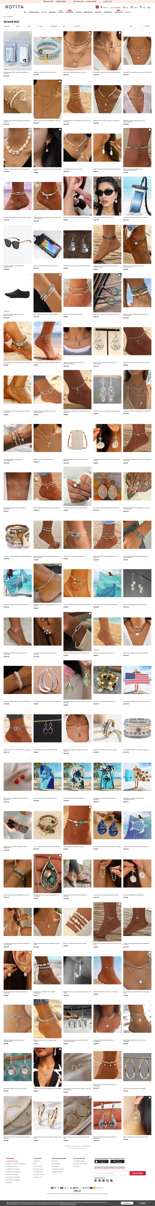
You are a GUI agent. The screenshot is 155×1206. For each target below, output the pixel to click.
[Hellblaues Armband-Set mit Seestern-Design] (48, 50)
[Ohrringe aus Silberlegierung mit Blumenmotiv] (137, 583)
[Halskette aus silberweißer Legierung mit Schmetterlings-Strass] (77, 341)
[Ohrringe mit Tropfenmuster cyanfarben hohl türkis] (107, 292)
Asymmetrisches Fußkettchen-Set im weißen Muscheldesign (44, 992)
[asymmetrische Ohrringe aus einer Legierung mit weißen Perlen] (48, 147)
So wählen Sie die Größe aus (13, 1169)
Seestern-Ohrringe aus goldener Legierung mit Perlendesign (15, 992)
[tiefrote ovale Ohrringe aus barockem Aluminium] (48, 728)
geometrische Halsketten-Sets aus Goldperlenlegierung (107, 72)
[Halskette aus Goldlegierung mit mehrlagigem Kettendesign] (18, 486)
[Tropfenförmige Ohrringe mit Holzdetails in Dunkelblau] (107, 825)
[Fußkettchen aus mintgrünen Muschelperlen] (77, 534)
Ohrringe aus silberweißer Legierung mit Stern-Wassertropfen (105, 363)
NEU (25, 12)
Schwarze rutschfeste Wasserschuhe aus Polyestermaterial (13, 314)
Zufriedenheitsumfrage (57, 1171)
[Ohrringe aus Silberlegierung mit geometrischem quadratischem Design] (77, 1018)
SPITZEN (61, 12)
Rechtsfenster (76, 1166)
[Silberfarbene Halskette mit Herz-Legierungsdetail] (137, 631)
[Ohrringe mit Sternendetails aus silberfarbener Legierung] (48, 631)
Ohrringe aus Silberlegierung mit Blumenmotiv (134, 604)
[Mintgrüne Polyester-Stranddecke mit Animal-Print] (107, 583)
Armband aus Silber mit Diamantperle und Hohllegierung (17, 701)
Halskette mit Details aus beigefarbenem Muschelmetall (137, 411)
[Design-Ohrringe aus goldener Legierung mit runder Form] (77, 1115)
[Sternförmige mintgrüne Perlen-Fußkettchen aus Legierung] (107, 534)
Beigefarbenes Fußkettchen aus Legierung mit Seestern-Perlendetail (137, 460)
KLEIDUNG (52, 12)
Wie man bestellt (38, 1166)
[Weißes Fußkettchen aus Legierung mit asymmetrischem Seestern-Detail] (48, 196)
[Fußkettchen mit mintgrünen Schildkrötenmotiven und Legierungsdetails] (48, 534)
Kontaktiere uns (37, 1177)
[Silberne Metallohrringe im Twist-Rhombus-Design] (137, 1115)
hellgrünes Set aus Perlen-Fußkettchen (73, 314)
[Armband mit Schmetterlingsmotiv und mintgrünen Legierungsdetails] (137, 534)
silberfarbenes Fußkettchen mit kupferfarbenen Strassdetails (15, 653)
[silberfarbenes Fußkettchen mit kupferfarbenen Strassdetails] (18, 631)
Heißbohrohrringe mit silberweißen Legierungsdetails (106, 411)
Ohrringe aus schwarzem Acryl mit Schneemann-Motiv (76, 265)
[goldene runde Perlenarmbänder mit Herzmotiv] (77, 921)
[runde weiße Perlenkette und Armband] (77, 147)
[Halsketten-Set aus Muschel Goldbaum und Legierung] (107, 99)
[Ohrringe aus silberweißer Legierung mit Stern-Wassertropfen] (107, 341)
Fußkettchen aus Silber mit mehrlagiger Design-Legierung (45, 1040)
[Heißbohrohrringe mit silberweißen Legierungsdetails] (107, 389)
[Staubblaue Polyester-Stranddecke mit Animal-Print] (137, 825)
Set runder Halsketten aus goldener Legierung (74, 72)
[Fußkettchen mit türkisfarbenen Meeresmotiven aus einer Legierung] (137, 292)
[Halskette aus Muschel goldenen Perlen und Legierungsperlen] (137, 99)
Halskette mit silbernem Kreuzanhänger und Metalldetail (47, 1088)
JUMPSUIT (98, 12)
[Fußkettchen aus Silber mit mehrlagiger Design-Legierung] (48, 1018)
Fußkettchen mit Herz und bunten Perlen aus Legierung (17, 749)
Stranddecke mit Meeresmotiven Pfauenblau (74, 798)
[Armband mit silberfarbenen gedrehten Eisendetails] (77, 631)
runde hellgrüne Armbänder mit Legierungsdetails (46, 314)
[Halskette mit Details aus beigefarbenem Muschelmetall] (137, 389)
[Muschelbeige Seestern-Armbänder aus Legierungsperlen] (18, 437)
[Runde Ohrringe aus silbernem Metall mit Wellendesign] (48, 679)
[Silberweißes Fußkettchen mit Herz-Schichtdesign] (107, 970)
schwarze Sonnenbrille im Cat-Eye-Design (103, 217)
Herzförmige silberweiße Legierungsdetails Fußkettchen (47, 362)
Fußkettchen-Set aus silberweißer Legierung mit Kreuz (136, 362)
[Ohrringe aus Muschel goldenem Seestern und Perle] (107, 873)
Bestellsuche (9, 1182)
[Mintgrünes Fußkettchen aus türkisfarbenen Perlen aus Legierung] (48, 583)
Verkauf (128, 12)
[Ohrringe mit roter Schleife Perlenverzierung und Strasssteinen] (18, 776)
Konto (126, 7)
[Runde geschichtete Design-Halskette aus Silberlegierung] (107, 1018)
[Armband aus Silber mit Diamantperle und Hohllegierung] (18, 679)
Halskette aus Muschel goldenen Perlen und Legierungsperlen (134, 121)
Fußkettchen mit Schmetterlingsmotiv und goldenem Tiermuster (136, 944)
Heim (5, 16)
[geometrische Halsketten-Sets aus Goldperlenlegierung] (107, 50)
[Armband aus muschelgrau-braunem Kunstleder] (107, 728)
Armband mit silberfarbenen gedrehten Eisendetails (76, 653)
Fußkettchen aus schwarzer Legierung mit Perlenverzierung (133, 266)
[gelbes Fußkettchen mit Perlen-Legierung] (77, 825)
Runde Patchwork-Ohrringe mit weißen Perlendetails (76, 217)
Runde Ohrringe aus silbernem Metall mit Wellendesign (47, 701)
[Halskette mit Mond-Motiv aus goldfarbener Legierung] (48, 99)
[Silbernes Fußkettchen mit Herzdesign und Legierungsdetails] (18, 1018)
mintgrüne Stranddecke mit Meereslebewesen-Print (16, 604)
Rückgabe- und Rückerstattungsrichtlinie (16, 1163)
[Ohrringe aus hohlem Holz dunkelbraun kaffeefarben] (107, 486)
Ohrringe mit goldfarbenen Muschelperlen (133, 895)
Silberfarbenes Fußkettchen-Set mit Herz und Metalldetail (134, 1040)
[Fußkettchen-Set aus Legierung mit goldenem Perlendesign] (107, 1065)
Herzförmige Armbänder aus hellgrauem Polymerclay (136, 749)
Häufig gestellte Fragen (12, 1161)
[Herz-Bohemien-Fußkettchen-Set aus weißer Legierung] (18, 196)
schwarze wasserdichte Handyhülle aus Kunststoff (135, 217)
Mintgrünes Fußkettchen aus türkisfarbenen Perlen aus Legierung (47, 605)
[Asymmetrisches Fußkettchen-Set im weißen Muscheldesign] (48, 970)
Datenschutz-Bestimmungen (80, 1163)
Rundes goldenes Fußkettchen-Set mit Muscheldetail (46, 507)
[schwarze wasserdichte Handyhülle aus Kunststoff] (137, 196)
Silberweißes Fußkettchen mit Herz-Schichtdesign (105, 991)
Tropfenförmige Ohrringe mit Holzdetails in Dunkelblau (107, 846)
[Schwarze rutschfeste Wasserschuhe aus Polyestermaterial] (18, 292)
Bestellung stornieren (39, 1174)
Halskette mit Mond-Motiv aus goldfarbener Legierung (47, 120)
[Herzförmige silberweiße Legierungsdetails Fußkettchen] (48, 341)
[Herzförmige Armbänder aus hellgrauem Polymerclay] (137, 728)
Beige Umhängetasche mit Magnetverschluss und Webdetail (75, 460)
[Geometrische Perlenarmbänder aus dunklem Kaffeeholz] (18, 534)
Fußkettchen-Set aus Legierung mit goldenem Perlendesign (104, 1085)
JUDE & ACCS (118, 12)
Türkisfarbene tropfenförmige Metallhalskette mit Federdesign (46, 895)
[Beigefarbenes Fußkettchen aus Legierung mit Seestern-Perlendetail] (137, 437)
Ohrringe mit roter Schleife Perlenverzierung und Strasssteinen (16, 798)
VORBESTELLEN (34, 12)
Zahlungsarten (37, 1161)
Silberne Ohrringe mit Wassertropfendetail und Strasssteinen (105, 1137)
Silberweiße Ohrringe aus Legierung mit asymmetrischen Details (77, 992)
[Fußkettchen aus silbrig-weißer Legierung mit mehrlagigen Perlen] (48, 389)
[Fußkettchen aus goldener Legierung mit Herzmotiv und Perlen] (107, 921)
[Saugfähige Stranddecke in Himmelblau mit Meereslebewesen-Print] (137, 776)
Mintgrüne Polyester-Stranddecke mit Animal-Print (105, 604)
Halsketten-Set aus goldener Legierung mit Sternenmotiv (137, 72)
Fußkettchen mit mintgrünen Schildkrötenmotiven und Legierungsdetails (47, 556)
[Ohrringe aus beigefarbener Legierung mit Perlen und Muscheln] (107, 437)
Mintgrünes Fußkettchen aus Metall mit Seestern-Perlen (77, 604)
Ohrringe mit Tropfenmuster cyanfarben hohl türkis (106, 314)
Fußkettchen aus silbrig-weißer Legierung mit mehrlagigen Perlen (45, 411)
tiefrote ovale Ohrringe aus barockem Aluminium (46, 749)
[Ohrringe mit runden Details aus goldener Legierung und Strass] (48, 1115)
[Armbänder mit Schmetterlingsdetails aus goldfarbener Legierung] (18, 99)
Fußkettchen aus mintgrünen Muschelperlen (74, 556)
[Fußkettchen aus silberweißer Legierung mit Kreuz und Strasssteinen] (77, 389)
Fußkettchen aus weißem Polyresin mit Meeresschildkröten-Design (132, 169)
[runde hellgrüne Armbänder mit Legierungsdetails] (48, 292)
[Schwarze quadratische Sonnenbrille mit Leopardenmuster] (18, 244)
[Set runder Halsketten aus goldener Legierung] (77, 50)
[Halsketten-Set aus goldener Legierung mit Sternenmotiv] (137, 50)
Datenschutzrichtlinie (102, 1193)
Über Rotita (54, 1161)
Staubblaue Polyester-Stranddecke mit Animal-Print (135, 846)
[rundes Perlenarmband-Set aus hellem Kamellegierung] (48, 825)
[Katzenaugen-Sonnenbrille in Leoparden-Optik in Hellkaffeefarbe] (18, 825)
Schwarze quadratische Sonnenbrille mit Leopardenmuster (13, 266)
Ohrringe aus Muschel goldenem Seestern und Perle (106, 895)
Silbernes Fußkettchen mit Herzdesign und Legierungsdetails (14, 1040)
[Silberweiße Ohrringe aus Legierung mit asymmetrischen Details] (77, 970)
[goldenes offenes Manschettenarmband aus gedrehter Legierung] (18, 1115)
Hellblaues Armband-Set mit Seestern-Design (45, 72)
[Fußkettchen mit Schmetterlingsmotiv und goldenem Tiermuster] (137, 921)
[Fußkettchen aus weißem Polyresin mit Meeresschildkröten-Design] (137, 147)
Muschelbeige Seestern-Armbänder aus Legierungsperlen (13, 460)
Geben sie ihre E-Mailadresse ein (105, 1173)
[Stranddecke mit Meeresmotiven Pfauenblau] (77, 776)
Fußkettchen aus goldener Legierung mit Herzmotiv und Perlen (107, 944)
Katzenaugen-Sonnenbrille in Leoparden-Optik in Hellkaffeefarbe (16, 847)
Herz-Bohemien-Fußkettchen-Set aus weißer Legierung (17, 217)
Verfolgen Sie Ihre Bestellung (13, 1171)
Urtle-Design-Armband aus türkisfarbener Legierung (16, 895)
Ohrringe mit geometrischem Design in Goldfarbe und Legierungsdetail (17, 944)
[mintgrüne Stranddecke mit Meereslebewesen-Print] (18, 583)
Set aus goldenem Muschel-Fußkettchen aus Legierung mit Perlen (76, 121)
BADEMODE (70, 12)
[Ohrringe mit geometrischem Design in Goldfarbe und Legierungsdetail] (18, 921)
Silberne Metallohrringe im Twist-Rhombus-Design (135, 1137)
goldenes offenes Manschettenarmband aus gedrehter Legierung (17, 1137)
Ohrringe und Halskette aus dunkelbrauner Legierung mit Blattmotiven (136, 508)
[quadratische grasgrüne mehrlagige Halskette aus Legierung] (77, 728)
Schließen (143, 1203)
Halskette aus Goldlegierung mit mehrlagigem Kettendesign (15, 508)
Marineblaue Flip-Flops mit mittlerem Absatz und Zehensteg (75, 895)
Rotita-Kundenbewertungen (13, 1177)
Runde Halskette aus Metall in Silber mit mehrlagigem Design (136, 992)
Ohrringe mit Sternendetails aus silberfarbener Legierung (45, 653)
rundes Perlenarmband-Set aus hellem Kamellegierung (47, 846)
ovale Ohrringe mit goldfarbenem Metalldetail (134, 1088)
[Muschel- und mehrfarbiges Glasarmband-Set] (107, 679)
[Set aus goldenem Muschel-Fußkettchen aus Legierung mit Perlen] (77, 99)
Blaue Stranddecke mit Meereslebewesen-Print (45, 798)
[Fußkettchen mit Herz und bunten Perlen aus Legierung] (18, 728)
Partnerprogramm (55, 1163)
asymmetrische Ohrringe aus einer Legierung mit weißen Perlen (47, 169)
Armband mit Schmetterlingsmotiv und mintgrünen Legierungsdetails (135, 556)
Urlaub (44, 12)
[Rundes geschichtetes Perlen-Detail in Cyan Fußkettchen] (18, 341)
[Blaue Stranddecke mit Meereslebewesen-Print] (48, 776)
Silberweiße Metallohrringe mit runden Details (15, 1088)
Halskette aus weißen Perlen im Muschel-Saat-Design (16, 169)
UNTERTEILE (108, 12)
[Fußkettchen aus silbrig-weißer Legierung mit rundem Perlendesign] (18, 389)
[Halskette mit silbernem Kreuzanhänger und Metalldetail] (48, 1067)
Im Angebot (147, 26)
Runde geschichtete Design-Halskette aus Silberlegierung (103, 1040)
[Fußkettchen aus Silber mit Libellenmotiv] (107, 631)
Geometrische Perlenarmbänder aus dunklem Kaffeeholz (17, 556)
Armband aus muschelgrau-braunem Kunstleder (105, 749)
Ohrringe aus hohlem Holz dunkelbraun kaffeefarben (106, 507)
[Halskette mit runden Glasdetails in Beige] (48, 437)
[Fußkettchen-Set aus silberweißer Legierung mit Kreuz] (137, 341)
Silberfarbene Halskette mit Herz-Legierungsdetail (135, 653)
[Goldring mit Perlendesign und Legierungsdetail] (77, 486)
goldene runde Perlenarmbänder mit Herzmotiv (75, 943)
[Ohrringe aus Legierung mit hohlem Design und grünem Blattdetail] (77, 679)
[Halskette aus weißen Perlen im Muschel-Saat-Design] (18, 147)
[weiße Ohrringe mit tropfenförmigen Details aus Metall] (107, 147)
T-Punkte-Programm (38, 1169)
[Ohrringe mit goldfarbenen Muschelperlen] (137, 873)
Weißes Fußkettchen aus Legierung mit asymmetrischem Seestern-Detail (47, 218)
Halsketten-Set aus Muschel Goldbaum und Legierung (106, 120)
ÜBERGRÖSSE (88, 12)
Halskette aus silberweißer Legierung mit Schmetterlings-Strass (73, 363)
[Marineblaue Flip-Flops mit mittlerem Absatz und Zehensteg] (77, 873)
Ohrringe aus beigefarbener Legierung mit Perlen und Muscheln (106, 460)
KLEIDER (78, 12)
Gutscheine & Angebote (12, 1174)
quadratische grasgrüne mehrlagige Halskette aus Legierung (75, 750)
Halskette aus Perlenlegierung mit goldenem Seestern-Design (47, 944)
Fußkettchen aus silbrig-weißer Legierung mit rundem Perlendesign (17, 411)
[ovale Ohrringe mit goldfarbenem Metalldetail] (137, 1067)
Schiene (135, 7)
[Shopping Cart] (149, 7)
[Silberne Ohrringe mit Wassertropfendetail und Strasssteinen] (107, 1115)
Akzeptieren (127, 1203)
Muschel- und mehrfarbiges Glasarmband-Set (104, 701)
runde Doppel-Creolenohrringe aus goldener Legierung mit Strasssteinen (77, 1089)
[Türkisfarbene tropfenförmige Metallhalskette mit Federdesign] (48, 873)
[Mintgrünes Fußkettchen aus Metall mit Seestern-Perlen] (77, 583)
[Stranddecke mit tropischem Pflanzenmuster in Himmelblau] (107, 776)
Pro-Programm (55, 1166)
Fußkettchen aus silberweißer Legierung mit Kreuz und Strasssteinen (77, 411)
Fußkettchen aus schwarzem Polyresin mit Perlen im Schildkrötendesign (106, 266)
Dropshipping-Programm (57, 1169)
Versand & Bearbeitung (12, 1166)
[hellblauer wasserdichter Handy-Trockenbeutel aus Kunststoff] (18, 50)
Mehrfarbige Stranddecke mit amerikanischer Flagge (136, 701)
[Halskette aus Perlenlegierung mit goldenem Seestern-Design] (48, 921)
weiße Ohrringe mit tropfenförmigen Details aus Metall (107, 169)
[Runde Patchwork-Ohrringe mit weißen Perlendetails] (77, 196)
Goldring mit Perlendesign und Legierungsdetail (75, 507)
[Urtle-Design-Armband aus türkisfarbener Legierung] (18, 873)
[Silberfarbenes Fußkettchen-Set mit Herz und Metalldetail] (137, 1018)
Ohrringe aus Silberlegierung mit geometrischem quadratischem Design (75, 1040)
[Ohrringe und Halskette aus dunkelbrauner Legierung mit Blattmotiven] (137, 486)
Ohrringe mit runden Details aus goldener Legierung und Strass (48, 1137)
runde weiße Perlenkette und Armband (73, 169)
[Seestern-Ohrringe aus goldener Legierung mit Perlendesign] (18, 970)
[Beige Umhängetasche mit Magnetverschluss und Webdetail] (77, 437)
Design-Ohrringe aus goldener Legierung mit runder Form (76, 1137)
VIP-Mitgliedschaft (38, 1171)
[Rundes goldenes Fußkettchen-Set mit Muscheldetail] (48, 486)
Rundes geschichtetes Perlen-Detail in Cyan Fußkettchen (18, 362)
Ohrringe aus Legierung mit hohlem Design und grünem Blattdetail (77, 702)
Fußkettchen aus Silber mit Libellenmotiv (103, 653)
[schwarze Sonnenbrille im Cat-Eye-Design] (107, 196)
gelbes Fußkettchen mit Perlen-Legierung (73, 846)
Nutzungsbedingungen (79, 1161)
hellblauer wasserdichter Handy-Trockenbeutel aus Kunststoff (16, 72)
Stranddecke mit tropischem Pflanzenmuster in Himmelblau (105, 798)
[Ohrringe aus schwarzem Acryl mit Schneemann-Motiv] (77, 244)
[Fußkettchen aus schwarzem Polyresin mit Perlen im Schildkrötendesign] (107, 244)
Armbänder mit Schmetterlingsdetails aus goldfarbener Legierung (17, 121)
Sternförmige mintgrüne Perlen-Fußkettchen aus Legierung (105, 556)
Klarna (35, 1163)
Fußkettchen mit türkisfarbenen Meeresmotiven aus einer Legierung (136, 314)
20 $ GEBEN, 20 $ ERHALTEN (13, 1179)
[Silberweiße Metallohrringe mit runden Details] (18, 1067)
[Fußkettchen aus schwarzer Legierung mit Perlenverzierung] (137, 244)
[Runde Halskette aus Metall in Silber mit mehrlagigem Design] (137, 970)
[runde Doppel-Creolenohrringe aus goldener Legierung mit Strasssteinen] (77, 1067)
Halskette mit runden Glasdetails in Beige (44, 459)
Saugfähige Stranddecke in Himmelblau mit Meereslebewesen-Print (133, 798)
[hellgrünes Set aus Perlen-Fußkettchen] (77, 292)
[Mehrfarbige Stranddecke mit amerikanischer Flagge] (137, 679)
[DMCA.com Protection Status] (77, 1190)
